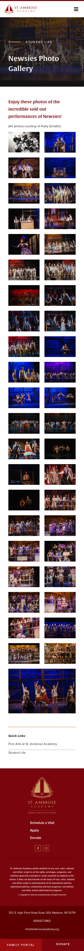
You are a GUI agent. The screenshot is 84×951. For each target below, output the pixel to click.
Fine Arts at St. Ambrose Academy (32, 744)
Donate (35, 837)
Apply (34, 830)
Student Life (17, 752)
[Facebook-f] (38, 848)
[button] (76, 9)
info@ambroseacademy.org (42, 929)
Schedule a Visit (42, 822)
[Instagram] (46, 848)
